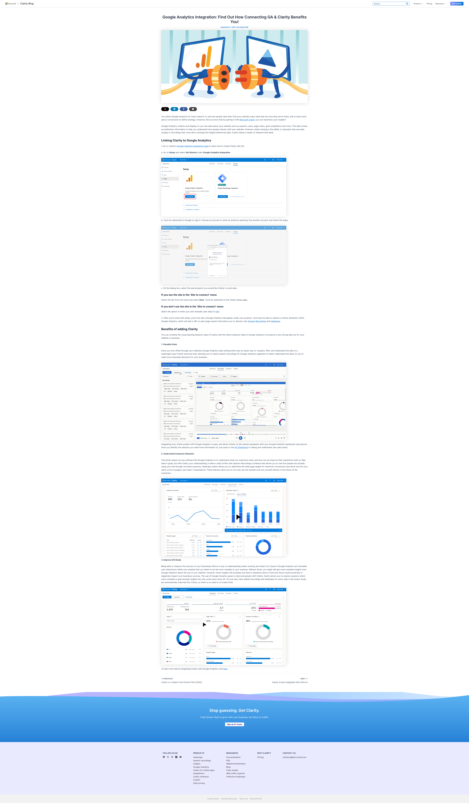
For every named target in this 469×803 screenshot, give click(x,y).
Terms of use (243, 799)
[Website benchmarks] (235, 763)
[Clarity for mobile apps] (204, 770)
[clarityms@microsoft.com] (294, 757)
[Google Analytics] (201, 767)
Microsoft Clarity (247, 119)
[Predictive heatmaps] (235, 776)
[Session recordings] (202, 760)
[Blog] (228, 767)
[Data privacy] (199, 783)
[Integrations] (198, 773)
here (225, 669)
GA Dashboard (241, 447)
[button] (457, 3)
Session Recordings (257, 321)
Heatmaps (275, 321)
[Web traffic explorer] (235, 773)
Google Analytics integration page (193, 146)
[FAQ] (228, 760)
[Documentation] (233, 757)
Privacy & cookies (213, 799)
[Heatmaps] (198, 757)
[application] (422, 3)
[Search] (407, 3)
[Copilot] (196, 779)
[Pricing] (260, 757)
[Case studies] (232, 770)
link (217, 311)
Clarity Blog (27, 3)
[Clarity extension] (201, 776)
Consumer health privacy (229, 799)
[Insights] (196, 763)
